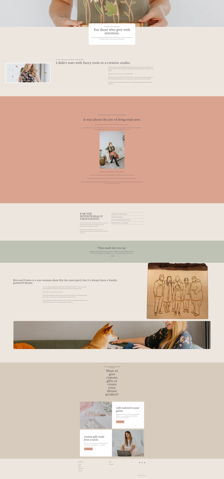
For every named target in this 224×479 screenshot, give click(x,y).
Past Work (80, 468)
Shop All (111, 464)
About (79, 466)
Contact (80, 470)
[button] (127, 214)
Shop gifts (120, 421)
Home (79, 464)
